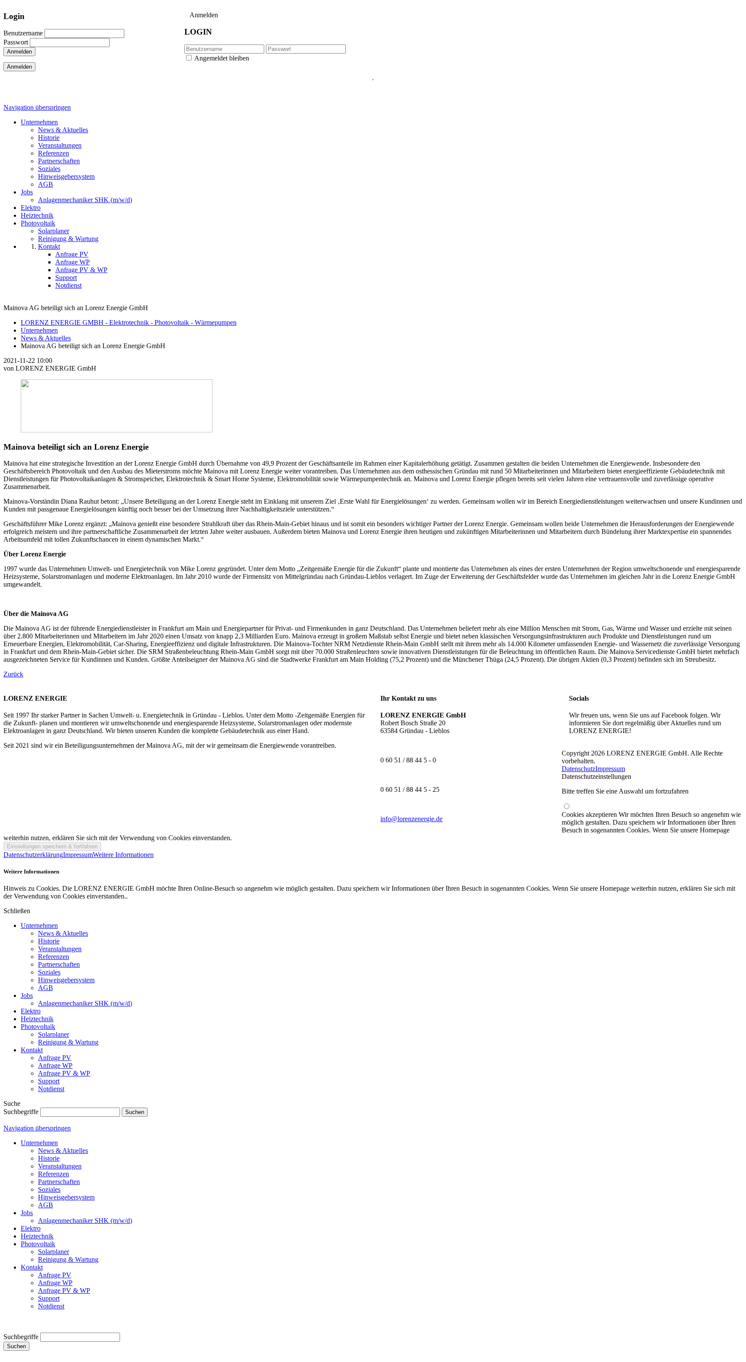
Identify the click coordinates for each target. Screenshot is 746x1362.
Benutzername (23, 33)
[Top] (6, 1328)
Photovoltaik (38, 1026)
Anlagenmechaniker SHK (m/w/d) (85, 1003)
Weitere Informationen (123, 854)
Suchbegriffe (20, 1111)
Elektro (31, 1011)
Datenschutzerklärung (33, 854)
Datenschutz (578, 768)
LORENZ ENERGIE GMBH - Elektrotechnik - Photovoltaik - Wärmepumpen (129, 322)
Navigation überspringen (37, 107)
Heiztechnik (37, 1018)
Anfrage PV (54, 1057)
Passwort (15, 42)
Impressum (610, 768)
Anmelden (19, 51)
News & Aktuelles (46, 338)
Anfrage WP (55, 1065)
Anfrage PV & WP (64, 1073)
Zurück (13, 674)
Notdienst (51, 1088)
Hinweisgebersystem (66, 980)
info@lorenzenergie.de (411, 818)
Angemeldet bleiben (221, 58)
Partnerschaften (59, 964)
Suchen (16, 1346)
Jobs (27, 995)
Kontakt (32, 1050)
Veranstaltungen (60, 948)
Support (49, 1081)
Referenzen (53, 956)
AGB (45, 987)
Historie (49, 941)
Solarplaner (53, 1034)
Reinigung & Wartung (68, 1042)
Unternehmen (39, 330)
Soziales (49, 972)
